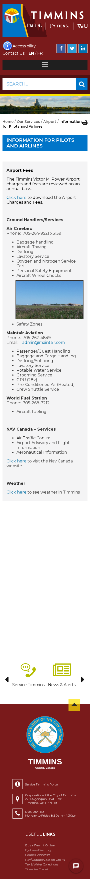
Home (8, 121)
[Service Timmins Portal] (18, 784)
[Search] (82, 84)
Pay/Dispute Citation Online (45, 859)
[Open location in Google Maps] (18, 799)
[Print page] (85, 122)
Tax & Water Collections (41, 864)
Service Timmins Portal (41, 784)
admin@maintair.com (43, 342)
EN (31, 53)
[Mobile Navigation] (45, 65)
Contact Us (13, 53)
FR (40, 53)
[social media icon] (61, 48)
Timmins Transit (37, 869)
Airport (49, 121)
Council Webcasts (37, 855)
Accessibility (24, 46)
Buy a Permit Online (39, 845)
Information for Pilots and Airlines (40, 143)
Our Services (28, 121)
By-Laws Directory (38, 850)
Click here (16, 197)
